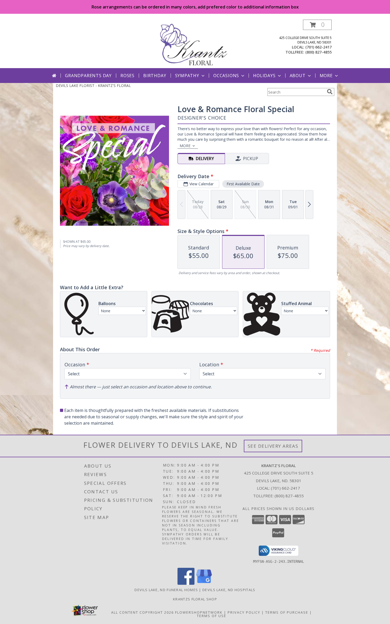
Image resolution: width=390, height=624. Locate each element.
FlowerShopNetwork (199, 612)
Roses (127, 75)
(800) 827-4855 (318, 52)
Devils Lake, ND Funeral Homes (166, 589)
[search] (330, 92)
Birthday (154, 75)
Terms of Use (211, 615)
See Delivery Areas (273, 446)
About (298, 75)
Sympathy (187, 75)
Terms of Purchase (286, 612)
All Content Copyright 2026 (142, 612)
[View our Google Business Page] (204, 583)
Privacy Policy (244, 612)
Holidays (264, 75)
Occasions (226, 75)
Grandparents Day (88, 75)
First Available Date (243, 183)
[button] (317, 25)
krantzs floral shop (195, 599)
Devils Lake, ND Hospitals (228, 589)
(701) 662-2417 (318, 47)
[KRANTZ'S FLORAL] (195, 43)
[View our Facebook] (185, 583)
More (326, 75)
